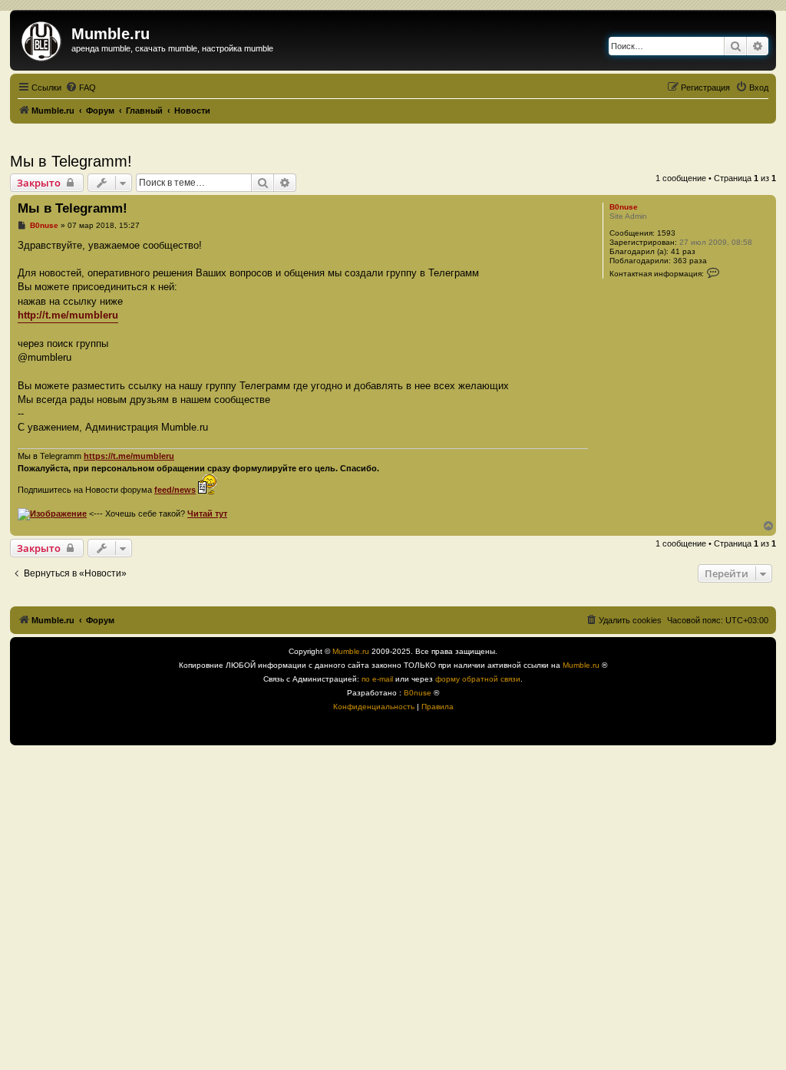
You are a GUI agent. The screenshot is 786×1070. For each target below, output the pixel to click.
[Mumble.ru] (42, 38)
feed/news (175, 489)
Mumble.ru (350, 651)
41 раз (683, 251)
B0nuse (623, 207)
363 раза (690, 260)
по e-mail (377, 679)
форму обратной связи (477, 679)
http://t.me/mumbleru (68, 315)
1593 (666, 233)
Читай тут (207, 513)
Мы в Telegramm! (71, 161)
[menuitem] (80, 87)
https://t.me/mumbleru (129, 456)
